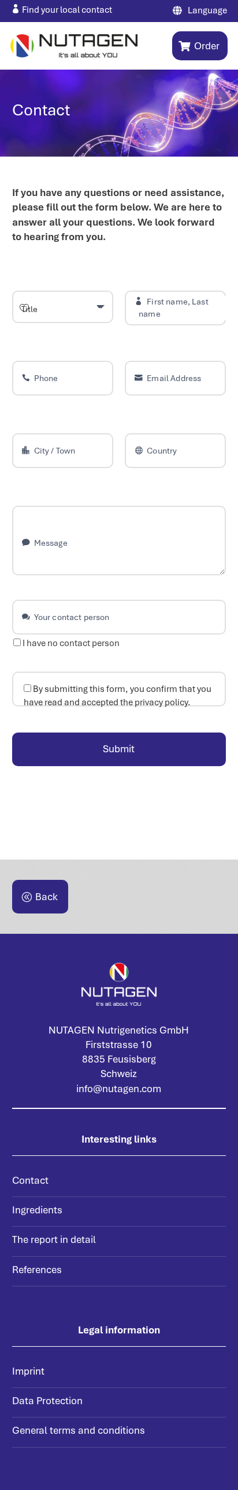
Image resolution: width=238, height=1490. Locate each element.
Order (207, 45)
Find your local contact (67, 10)
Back (46, 896)
